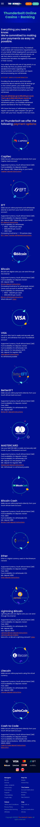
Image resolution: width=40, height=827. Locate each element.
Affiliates (7, 812)
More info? (5, 747)
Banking (23, 792)
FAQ (22, 807)
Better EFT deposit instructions (12, 412)
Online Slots (8, 787)
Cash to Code (10, 726)
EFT (3, 205)
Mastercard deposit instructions (12, 465)
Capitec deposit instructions (11, 171)
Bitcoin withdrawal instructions (12, 297)
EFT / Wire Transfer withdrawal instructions (16, 235)
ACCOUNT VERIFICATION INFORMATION (14, 77)
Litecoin (6, 671)
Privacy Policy (8, 807)
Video (14, 299)
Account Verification (27, 790)
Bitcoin (5, 269)
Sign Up (29, 4)
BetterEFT (7, 390)
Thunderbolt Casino (25, 817)
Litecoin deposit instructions (11, 692)
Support (6, 792)
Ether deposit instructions (10, 577)
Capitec (6, 156)
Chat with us (25, 804)
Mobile (23, 780)
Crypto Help (8, 797)
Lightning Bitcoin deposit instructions (14, 633)
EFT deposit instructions (9, 222)
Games (6, 782)
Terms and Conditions (11, 804)
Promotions (7, 790)
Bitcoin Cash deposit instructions (13, 522)
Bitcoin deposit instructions (10, 284)
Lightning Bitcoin (12, 611)
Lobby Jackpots (9, 785)
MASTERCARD (9, 445)
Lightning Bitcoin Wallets (9, 635)
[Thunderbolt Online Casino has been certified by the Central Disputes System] (24, 765)
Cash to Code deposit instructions (13, 745)
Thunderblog (8, 795)
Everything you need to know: (16, 31)
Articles (23, 812)
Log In (35, 4)
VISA (4, 333)
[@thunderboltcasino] (17, 770)
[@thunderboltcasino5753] (22, 770)
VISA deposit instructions (10, 354)
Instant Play (25, 782)
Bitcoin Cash (9, 501)
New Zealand (25, 797)
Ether (4, 556)
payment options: (24, 124)
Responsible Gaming (11, 809)
